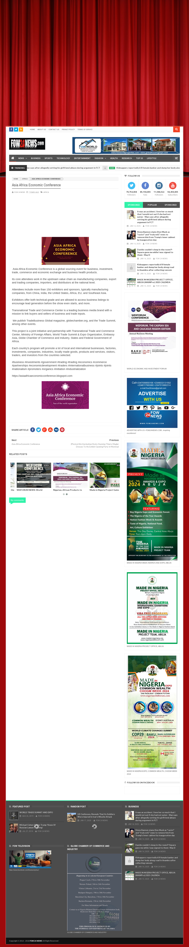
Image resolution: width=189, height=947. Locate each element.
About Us (42, 129)
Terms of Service (84, 129)
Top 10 (139, 158)
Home (32, 129)
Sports (48, 158)
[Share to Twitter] (28, 485)
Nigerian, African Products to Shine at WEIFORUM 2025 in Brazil (75, 491)
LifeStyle (151, 158)
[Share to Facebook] (24, 485)
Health (114, 158)
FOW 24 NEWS (36, 941)
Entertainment (82, 158)
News (21, 158)
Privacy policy (68, 129)
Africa (25, 179)
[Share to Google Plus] (31, 485)
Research (127, 158)
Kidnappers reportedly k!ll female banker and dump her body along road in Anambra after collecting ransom (155, 267)
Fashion (99, 158)
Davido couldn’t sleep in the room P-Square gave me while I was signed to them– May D (155, 252)
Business (35, 158)
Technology (63, 158)
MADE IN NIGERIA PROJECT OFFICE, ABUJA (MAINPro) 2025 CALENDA (155, 280)
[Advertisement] (88, 20)
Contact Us (54, 129)
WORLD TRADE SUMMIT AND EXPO (36, 812)
